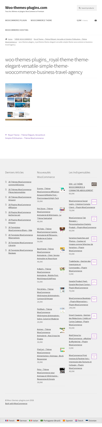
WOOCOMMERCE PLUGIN (16, 20)
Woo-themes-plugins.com (26, 7)
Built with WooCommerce (16, 403)
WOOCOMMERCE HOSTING (16, 30)
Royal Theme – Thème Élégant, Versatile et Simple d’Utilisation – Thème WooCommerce (25, 136)
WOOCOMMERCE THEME (41, 20)
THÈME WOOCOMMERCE (23, 39)
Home (10, 39)
